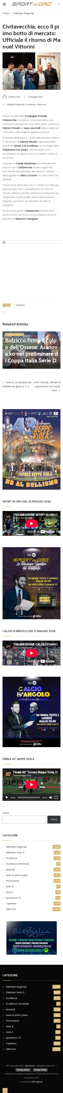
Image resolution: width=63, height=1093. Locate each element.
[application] (31, 782)
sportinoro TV (13, 895)
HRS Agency (37, 1079)
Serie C (9, 889)
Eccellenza (30, 104)
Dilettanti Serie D (15, 849)
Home (6, 13)
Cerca (6, 810)
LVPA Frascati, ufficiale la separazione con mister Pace (46, 383)
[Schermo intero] (56, 794)
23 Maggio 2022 (35, 96)
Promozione (12, 878)
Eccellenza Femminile (17, 861)
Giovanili (10, 866)
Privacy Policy (23, 1067)
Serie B (10, 883)
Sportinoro (30, 1063)
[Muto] (50, 794)
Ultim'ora (41, 104)
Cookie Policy (40, 1067)
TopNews (20, 305)
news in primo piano (17, 872)
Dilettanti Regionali (23, 13)
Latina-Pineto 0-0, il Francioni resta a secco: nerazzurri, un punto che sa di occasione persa (31, 344)
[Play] (7, 794)
